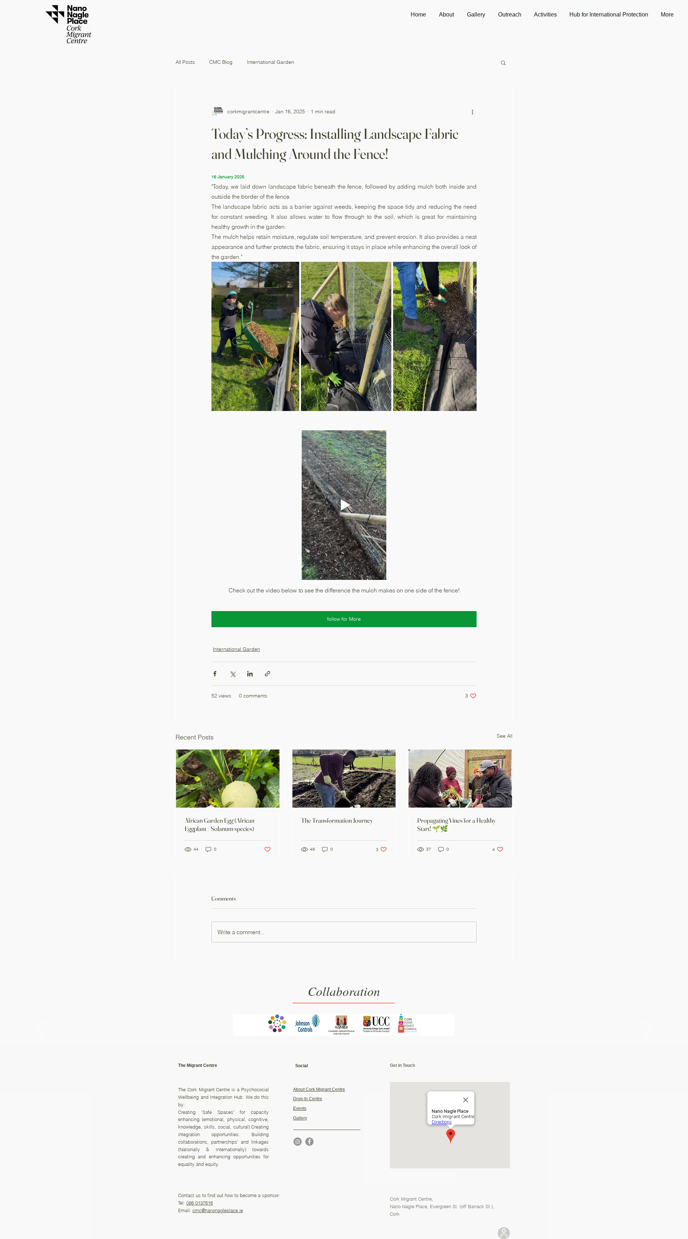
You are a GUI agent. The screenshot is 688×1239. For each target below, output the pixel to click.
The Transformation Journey (337, 820)
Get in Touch (402, 1065)
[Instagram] (297, 1142)
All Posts (185, 62)
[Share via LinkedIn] (250, 673)
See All (504, 736)
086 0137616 (199, 1203)
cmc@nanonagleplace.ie (217, 1210)
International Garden (270, 62)
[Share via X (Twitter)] (232, 673)
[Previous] (40, 1030)
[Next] (647, 1030)
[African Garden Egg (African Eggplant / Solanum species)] (228, 778)
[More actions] (472, 111)
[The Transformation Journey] (344, 778)
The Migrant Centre (197, 1065)
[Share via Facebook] (214, 673)
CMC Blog (221, 62)
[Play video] (344, 505)
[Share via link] (267, 673)
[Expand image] (255, 336)
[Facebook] (309, 1142)
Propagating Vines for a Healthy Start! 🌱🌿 (456, 824)
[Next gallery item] (468, 337)
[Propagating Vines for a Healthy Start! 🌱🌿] (460, 778)
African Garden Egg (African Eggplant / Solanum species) (219, 824)
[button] (503, 62)
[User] (504, 1233)
